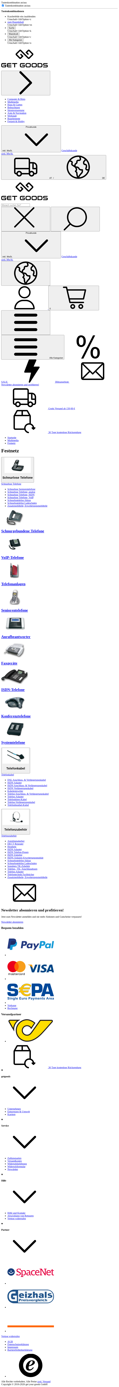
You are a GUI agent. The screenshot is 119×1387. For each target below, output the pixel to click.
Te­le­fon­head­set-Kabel (18, 805)
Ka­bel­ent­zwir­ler (15, 791)
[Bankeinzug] (30, 1002)
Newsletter (12, 1169)
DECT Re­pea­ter (15, 844)
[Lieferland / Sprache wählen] (25, 273)
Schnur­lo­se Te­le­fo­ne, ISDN (21, 494)
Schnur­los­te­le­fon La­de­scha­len (22, 503)
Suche (11, 28)
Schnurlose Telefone (11, 484)
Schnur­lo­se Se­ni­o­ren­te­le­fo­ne (21, 489)
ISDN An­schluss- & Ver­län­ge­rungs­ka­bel (27, 785)
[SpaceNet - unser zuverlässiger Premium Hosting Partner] (30, 1283)
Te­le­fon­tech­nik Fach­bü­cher (20, 874)
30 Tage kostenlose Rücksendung (64, 432)
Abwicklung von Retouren (20, 1215)
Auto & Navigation (16, 113)
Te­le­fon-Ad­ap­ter (15, 796)
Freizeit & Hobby (16, 121)
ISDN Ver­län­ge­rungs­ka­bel (20, 788)
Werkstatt (12, 116)
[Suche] (75, 219)
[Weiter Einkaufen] (25, 83)
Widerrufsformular (16, 1166)
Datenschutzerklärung (18, 1344)
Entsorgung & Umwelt (18, 1111)
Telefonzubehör (9, 835)
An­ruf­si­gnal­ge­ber (15, 841)
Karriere (11, 1114)
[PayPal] (30, 955)
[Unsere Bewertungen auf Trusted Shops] (30, 1376)
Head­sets (11, 846)
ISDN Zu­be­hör (14, 855)
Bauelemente (13, 118)
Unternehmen (14, 1108)
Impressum (12, 1347)
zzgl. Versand (44, 1381)
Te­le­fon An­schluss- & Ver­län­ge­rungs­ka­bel (28, 794)
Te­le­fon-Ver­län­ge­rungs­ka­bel (21, 802)
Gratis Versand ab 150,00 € (61, 408)
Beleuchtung (13, 107)
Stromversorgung (15, 110)
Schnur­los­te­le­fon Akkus (19, 500)
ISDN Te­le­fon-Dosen (18, 852)
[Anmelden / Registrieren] (24, 308)
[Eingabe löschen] (25, 219)
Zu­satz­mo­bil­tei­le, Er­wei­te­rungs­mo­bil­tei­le (27, 506)
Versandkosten (14, 1161)
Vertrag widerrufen (16, 1218)
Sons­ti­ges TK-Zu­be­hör (18, 866)
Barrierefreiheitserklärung (19, 1350)
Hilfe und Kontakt (16, 1213)
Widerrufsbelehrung (17, 1163)
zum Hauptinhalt (15, 22)
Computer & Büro (16, 99)
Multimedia (13, 102)
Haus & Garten (14, 104)
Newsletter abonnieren (12, 922)
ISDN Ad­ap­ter (14, 782)
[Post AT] (30, 1041)
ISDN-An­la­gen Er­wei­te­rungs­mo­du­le (25, 857)
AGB (10, 1341)
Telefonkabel (7, 774)
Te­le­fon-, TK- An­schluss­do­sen (22, 869)
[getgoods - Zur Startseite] (24, 69)
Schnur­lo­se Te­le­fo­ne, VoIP (20, 497)
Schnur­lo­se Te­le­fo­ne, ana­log (21, 492)
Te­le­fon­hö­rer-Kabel (17, 799)
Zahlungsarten (14, 1158)
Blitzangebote (62, 382)
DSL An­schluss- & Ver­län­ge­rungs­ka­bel (26, 780)
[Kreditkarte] (30, 978)
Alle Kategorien (15, 40)
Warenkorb (13, 34)
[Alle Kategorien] (25, 322)
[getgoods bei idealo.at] (30, 1331)
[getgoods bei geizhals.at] (30, 1307)
